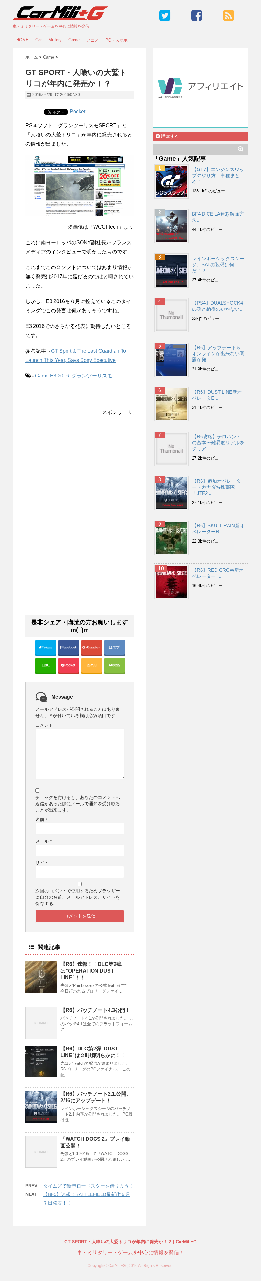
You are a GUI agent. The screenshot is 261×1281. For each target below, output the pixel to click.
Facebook (69, 647)
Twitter (47, 647)
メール (43, 841)
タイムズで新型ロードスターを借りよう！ (88, 1185)
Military (55, 40)
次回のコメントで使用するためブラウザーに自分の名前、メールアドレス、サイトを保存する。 (77, 897)
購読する (169, 136)
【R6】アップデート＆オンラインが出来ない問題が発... (218, 353)
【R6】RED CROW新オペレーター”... (218, 573)
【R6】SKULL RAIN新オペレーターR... (218, 528)
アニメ (92, 40)
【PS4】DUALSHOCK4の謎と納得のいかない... (217, 306)
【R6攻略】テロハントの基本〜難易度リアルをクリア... (218, 442)
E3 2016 (59, 375)
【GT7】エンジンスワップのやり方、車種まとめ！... (218, 175)
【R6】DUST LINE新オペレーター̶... (217, 395)
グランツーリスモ (92, 375)
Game (74, 40)
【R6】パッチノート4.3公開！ (95, 1010)
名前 (41, 819)
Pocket (77, 111)
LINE (45, 665)
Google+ (94, 647)
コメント (44, 725)
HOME (22, 40)
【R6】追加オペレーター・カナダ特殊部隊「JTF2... (216, 487)
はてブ (115, 647)
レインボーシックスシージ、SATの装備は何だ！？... (218, 264)
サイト (42, 862)
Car (38, 40)
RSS (92, 665)
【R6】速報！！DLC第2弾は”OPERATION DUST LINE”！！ (91, 970)
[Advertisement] (78, 467)
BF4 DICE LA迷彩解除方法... (218, 217)
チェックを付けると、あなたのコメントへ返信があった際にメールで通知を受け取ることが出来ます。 (77, 804)
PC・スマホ (116, 40)
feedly (116, 665)
